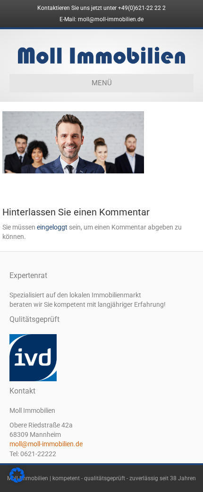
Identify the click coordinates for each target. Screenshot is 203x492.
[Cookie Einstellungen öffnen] (17, 480)
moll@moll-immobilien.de (46, 444)
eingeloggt (52, 227)
